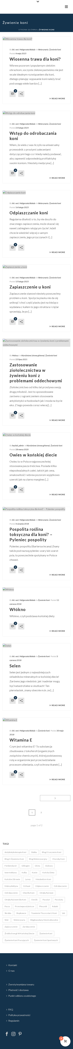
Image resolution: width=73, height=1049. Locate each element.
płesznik (43, 906)
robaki (55, 906)
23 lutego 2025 (22, 127)
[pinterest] (20, 1034)
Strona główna (28, 30)
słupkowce (21, 913)
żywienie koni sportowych (46, 940)
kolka (24, 872)
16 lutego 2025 (22, 207)
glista (37, 865)
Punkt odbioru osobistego (22, 995)
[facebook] (7, 1034)
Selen (15, 665)
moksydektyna (11, 886)
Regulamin (13, 1020)
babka (34, 852)
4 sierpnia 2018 (22, 523)
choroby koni (58, 859)
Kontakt (12, 965)
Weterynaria (43, 49)
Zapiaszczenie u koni (30, 286)
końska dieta (48, 872)
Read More (58, 99)
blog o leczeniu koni (51, 852)
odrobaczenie (11, 893)
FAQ (10, 1009)
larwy (28, 879)
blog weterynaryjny (38, 859)
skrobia (8, 913)
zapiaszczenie (11, 926)
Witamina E (21, 739)
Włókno (18, 609)
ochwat (26, 886)
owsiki (34, 899)
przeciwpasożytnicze (24, 906)
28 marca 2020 (22, 449)
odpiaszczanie (42, 886)
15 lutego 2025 (22, 281)
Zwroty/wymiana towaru (21, 984)
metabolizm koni (43, 879)
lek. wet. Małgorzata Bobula (23, 49)
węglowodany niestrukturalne (44, 920)
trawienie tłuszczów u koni (44, 913)
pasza (7, 906)
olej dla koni (28, 893)
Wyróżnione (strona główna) (32, 355)
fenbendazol (10, 865)
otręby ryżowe (46, 893)
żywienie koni (45, 933)
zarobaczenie (29, 926)
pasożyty (59, 899)
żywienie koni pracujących (17, 940)
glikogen (26, 865)
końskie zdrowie (12, 879)
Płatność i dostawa (18, 990)
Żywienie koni (55, 49)
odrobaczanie (60, 886)
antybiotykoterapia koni (15, 852)
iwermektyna (11, 872)
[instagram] (13, 1034)
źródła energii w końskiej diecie (19, 933)
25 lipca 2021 (21, 359)
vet (63, 913)
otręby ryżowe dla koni (15, 899)
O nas (11, 970)
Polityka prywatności (19, 1015)
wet (6, 920)
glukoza (49, 865)
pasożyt (46, 899)
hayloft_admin (18, 445)
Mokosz (15, 355)
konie (34, 872)
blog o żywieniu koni (14, 859)
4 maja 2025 (21, 53)
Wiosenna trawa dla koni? (35, 59)
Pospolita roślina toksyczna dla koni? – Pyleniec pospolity (31, 534)
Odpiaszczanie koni (29, 212)
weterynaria (19, 920)
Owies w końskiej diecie (33, 454)
